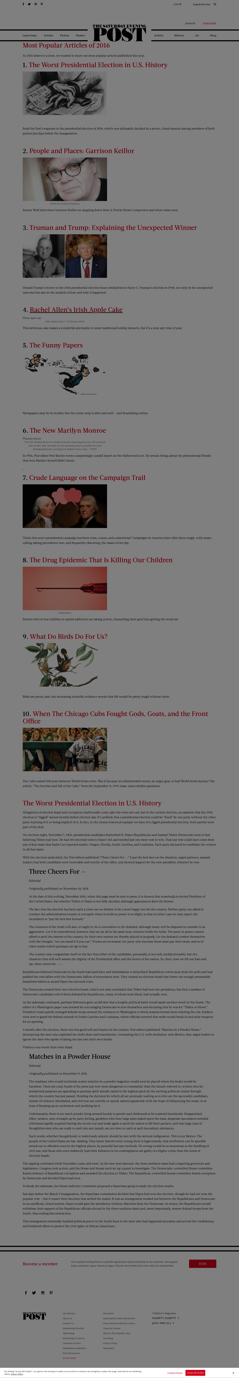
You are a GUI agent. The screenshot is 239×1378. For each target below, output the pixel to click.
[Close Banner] (233, 1373)
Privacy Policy (17, 1374)
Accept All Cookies (195, 1373)
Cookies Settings (174, 1373)
